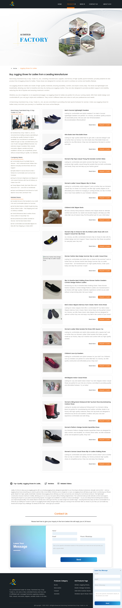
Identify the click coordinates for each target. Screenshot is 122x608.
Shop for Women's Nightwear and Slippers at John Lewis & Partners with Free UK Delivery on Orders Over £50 (24, 180)
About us (106, 4)
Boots (56, 585)
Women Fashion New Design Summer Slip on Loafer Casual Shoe (86, 256)
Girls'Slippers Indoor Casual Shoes (76, 378)
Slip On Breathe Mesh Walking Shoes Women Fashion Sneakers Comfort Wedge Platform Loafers (85, 281)
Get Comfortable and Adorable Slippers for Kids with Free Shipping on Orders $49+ (24, 225)
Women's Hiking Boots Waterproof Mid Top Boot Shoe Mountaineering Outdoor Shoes (88, 403)
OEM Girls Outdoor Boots (83, 591)
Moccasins (57, 588)
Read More (92, 125)
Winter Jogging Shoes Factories (82, 585)
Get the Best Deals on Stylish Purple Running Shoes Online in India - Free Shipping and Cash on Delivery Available (24, 208)
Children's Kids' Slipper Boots (74, 207)
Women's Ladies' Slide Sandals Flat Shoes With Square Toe (84, 329)
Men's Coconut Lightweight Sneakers (77, 110)
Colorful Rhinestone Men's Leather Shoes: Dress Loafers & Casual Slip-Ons (23, 215)
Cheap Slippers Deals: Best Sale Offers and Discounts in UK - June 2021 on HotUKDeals (24, 186)
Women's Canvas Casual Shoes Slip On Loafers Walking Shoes (85, 451)
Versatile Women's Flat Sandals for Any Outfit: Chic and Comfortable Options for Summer (24, 202)
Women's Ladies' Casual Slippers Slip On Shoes (80, 183)
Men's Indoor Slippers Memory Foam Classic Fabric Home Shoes (86, 305)
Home (60, 4)
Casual (56, 591)
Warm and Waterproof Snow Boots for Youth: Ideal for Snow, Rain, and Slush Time (24, 192)
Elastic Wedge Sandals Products (82, 588)
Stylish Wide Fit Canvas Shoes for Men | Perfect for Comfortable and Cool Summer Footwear (23, 173)
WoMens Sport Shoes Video (84, 594)
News (81, 4)
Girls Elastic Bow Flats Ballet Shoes (76, 135)
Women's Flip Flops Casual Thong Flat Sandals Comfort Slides (85, 159)
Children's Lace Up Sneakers (74, 353)
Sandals (56, 594)
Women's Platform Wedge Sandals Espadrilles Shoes (82, 427)
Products (70, 4)
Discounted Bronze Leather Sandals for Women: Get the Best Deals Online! (22, 220)
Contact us (93, 4)
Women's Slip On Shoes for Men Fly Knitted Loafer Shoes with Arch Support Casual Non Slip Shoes (86, 233)
